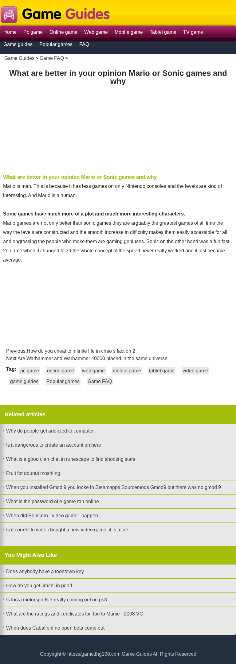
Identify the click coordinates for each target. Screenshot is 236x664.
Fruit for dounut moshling (33, 473)
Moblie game (129, 32)
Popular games (56, 44)
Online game (63, 32)
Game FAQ (52, 58)
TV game (193, 32)
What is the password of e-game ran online (52, 501)
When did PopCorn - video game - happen (52, 515)
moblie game (127, 370)
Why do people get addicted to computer (50, 430)
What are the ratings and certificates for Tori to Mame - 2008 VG (74, 613)
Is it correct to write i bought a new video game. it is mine (67, 529)
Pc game (33, 32)
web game (93, 370)
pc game (29, 370)
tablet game (162, 370)
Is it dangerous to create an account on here (53, 445)
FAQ (84, 44)
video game (195, 370)
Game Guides (19, 58)
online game (60, 370)
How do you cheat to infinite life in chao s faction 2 (81, 351)
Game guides (18, 44)
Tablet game (163, 32)
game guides (24, 381)
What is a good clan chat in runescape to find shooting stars (70, 459)
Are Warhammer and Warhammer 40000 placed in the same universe (92, 358)
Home (10, 32)
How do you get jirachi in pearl (39, 585)
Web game (96, 32)
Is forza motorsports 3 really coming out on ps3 (56, 599)
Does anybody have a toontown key (45, 571)
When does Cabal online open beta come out (55, 628)
